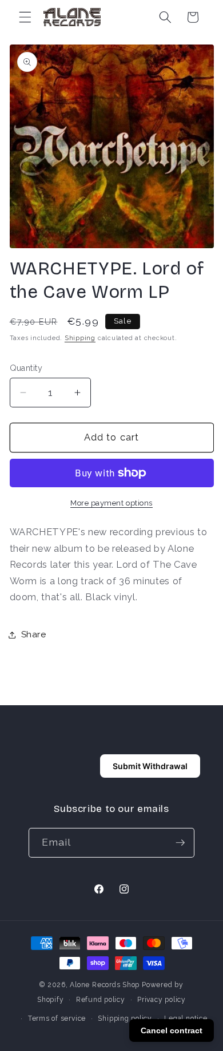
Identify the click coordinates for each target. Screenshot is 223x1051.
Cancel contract (171, 1030)
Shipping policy (125, 1018)
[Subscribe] (180, 843)
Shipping (80, 338)
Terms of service (57, 1018)
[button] (25, 17)
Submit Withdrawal (150, 766)
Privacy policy (161, 1000)
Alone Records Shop (105, 985)
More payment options (111, 503)
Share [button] (33, 634)
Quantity (26, 368)
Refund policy (100, 1000)
